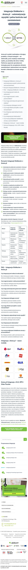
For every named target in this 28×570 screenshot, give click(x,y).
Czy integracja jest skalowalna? (12, 116)
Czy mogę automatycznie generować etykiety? (14, 102)
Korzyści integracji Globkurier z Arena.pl (14, 87)
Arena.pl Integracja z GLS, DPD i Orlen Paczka (14, 126)
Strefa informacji (6, 511)
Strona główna (4, 534)
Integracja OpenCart (10, 467)
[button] (22, 2)
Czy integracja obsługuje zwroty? (13, 105)
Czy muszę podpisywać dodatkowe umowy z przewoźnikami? (13, 119)
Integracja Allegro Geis (11, 457)
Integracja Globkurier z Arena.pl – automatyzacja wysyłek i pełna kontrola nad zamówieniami (14, 83)
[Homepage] (11, 2)
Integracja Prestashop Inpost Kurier (14, 472)
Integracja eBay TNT (10, 462)
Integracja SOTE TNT (11, 447)
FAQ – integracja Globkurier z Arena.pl (14, 90)
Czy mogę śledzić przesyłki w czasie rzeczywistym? (13, 108)
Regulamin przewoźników (20, 534)
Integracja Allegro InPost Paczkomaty (14, 452)
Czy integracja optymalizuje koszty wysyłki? (13, 113)
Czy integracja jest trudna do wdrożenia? (11, 93)
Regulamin (11, 534)
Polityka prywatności (8, 535)
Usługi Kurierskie (6, 508)
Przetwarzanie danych (17, 537)
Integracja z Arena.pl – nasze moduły (14, 123)
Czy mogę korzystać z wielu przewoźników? (11, 97)
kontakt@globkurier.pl (10, 523)
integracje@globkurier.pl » (17, 223)
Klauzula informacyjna (19, 535)
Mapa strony (8, 537)
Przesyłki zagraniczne (7, 505)
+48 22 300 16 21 (8, 525)
